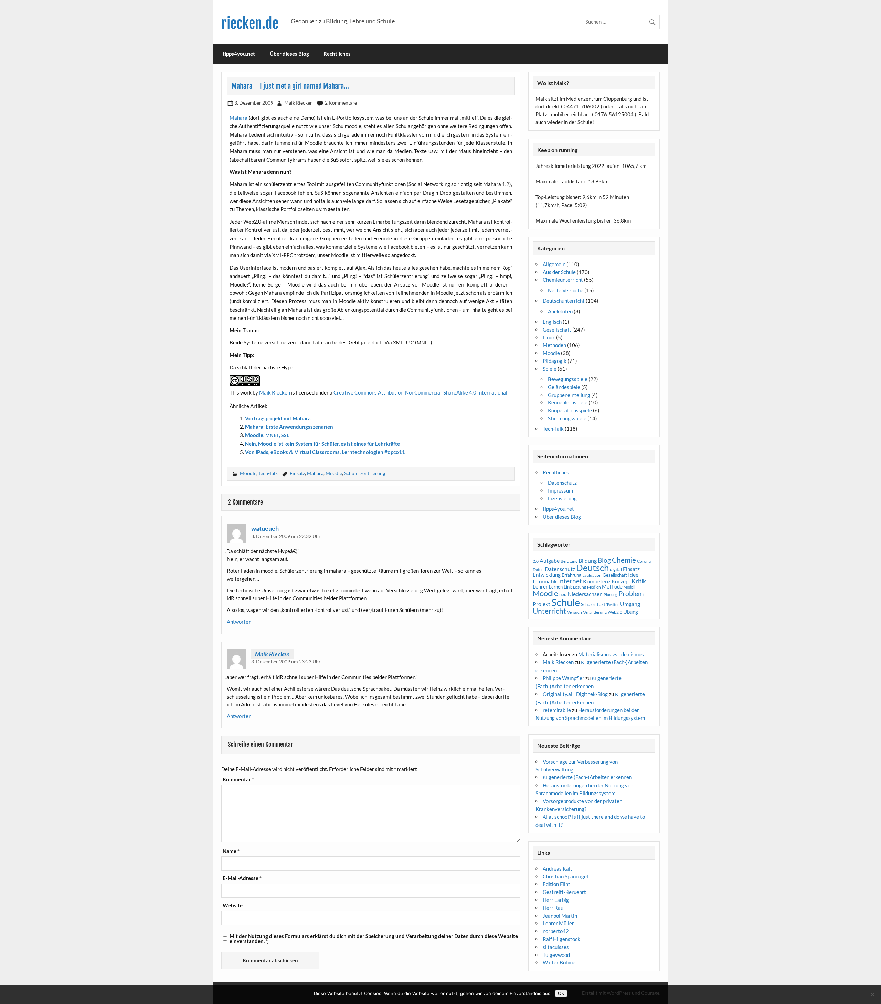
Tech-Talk (268, 473)
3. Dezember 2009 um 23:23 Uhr (286, 662)
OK (561, 993)
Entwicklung (547, 575)
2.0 (536, 561)
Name (231, 851)
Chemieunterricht (563, 280)
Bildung (588, 561)
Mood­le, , (267, 435)
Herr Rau (553, 908)
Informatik (545, 581)
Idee (633, 575)
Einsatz (297, 473)
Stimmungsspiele (567, 418)
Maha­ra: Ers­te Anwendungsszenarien (289, 426)
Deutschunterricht (564, 301)
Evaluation (592, 575)
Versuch (574, 612)
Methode (612, 586)
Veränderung (595, 612)
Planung (610, 594)
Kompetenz (597, 581)
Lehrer (540, 587)
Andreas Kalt (557, 868)
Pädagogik (554, 361)
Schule (565, 602)
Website (233, 905)
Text (600, 604)
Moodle (248, 473)
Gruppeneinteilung (569, 395)
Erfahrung (571, 575)
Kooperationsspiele (570, 410)
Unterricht (549, 610)
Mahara (315, 473)
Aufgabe (550, 561)
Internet (570, 581)
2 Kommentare (341, 103)
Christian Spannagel (565, 876)
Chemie (624, 560)
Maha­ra (238, 118)
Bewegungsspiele (567, 379)
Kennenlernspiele (567, 402)
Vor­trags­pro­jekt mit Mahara (278, 418)
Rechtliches (337, 54)
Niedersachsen (585, 594)
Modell (629, 587)
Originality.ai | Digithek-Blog (575, 694)
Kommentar (238, 779)
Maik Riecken (298, 103)
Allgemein (554, 264)
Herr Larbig (556, 900)
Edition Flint (556, 884)
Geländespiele (564, 387)
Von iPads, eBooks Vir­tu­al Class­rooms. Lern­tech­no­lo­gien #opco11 (325, 452)
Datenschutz (562, 482)
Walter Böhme (559, 962)
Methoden (554, 345)
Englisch (552, 322)
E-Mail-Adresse (242, 878)
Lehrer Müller (558, 923)
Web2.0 (615, 612)
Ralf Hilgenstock (561, 939)
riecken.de (249, 23)
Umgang (630, 604)
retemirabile (557, 710)
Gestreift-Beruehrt (564, 892)
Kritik (638, 581)
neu (562, 594)
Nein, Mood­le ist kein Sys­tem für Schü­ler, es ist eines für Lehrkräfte (322, 444)
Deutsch (592, 567)
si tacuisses (556, 947)
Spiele (549, 369)
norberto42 (556, 931)
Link (568, 587)
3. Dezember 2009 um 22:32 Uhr (286, 536)
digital (616, 569)
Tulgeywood (556, 955)
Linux (549, 337)
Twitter (612, 604)
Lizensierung (562, 498)
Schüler (588, 604)
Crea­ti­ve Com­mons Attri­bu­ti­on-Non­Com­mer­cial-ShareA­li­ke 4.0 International (420, 392)
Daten (538, 569)
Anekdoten (560, 311)
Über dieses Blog (289, 54)
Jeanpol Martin (560, 916)
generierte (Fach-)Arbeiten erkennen (587, 777)
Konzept (621, 581)
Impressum (560, 490)
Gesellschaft (557, 329)
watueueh (265, 528)
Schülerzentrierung (364, 473)
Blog (604, 560)
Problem (631, 593)
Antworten (239, 621)
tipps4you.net (239, 54)
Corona (644, 561)
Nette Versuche (565, 290)
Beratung (569, 561)
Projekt (541, 604)
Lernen (556, 587)
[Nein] (872, 994)
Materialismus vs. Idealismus (611, 654)
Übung (630, 611)
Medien (594, 587)
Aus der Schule (559, 272)
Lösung (579, 587)
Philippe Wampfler (563, 678)
